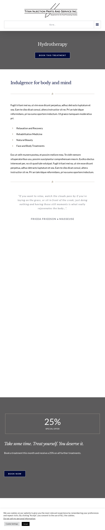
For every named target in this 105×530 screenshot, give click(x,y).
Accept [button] (25, 524)
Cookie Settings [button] (12, 524)
